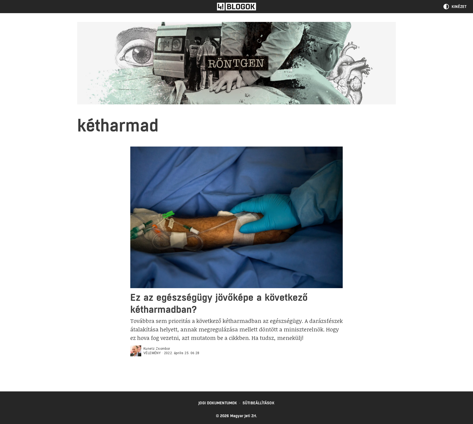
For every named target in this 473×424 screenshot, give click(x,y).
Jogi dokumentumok (217, 403)
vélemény (152, 353)
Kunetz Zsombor (156, 349)
